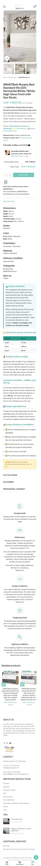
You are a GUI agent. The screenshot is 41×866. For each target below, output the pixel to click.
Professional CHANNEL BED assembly (16, 803)
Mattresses (20, 570)
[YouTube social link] (10, 743)
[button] (5, 36)
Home (5, 77)
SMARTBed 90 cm (24, 77)
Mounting (6, 846)
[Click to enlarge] (7, 58)
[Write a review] (9, 749)
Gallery (5, 806)
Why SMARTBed (8, 800)
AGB (4, 793)
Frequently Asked (9, 790)
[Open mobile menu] (4, 7)
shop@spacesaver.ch (11, 768)
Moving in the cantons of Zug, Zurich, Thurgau (19, 849)
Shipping (6, 787)
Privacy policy (8, 797)
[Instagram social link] (7, 743)
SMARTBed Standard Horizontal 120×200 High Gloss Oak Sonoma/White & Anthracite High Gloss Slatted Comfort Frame (29, 694)
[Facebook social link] (4, 743)
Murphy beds (12, 77)
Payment (6, 783)
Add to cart (23, 175)
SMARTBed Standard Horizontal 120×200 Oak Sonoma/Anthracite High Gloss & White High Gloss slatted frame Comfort (10, 694)
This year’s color (16, 819)
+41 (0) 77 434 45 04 (11, 766)
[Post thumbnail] (6, 821)
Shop (5, 810)
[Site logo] (19, 7)
